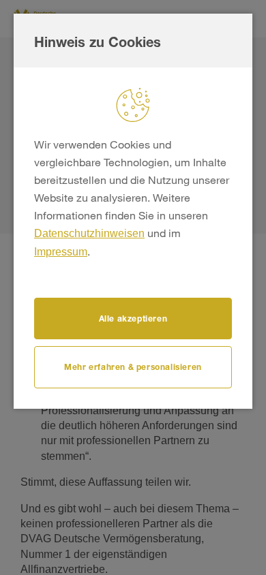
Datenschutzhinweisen (89, 233)
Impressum (60, 252)
